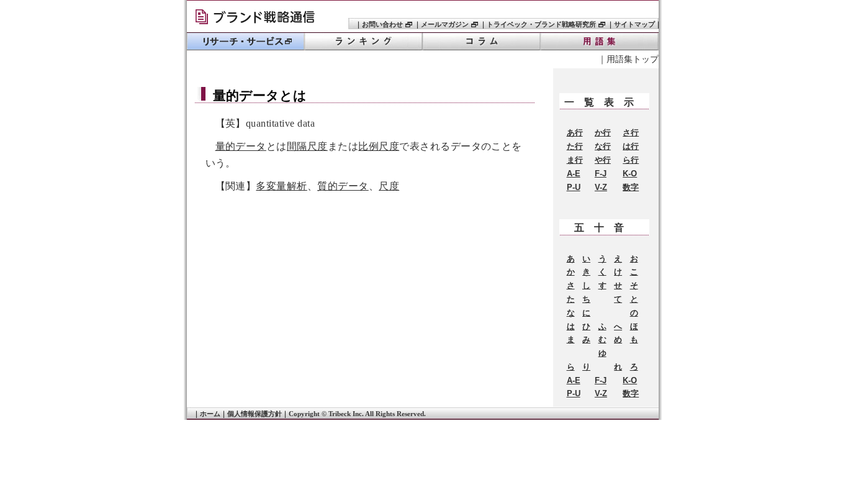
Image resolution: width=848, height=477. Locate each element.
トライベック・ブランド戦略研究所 (259, 18)
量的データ (240, 146)
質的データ (342, 186)
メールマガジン (445, 24)
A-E (573, 173)
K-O (630, 173)
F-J (601, 173)
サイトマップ (634, 24)
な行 (603, 146)
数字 (631, 187)
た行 (575, 146)
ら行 (631, 160)
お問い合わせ (382, 24)
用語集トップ (633, 59)
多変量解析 (281, 186)
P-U (573, 187)
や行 (603, 160)
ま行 (575, 160)
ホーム (210, 413)
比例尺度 (378, 146)
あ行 (575, 132)
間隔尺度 (307, 146)
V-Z (601, 187)
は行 (631, 146)
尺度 (389, 186)
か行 (603, 132)
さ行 (631, 132)
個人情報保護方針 (254, 413)
